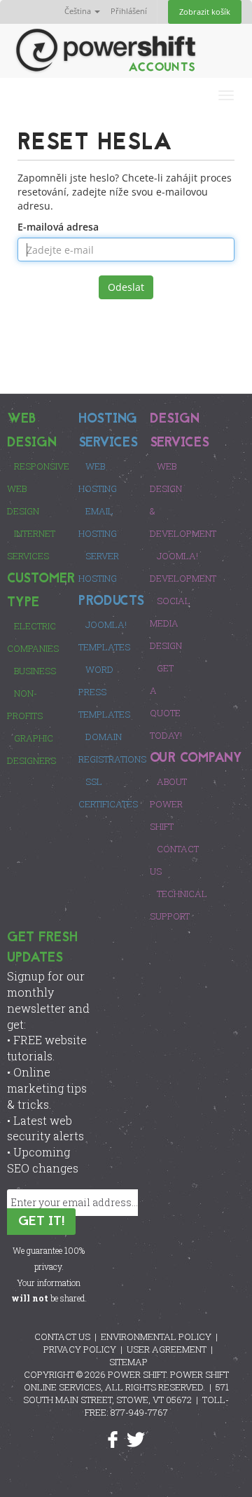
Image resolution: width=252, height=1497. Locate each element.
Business (35, 670)
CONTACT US (62, 1336)
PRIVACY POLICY (79, 1349)
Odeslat (126, 287)
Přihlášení (129, 11)
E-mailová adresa (58, 226)
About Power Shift (168, 804)
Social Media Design (170, 623)
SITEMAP (128, 1361)
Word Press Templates (104, 691)
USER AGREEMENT (166, 1349)
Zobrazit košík (204, 11)
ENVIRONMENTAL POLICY (156, 1336)
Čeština (78, 11)
